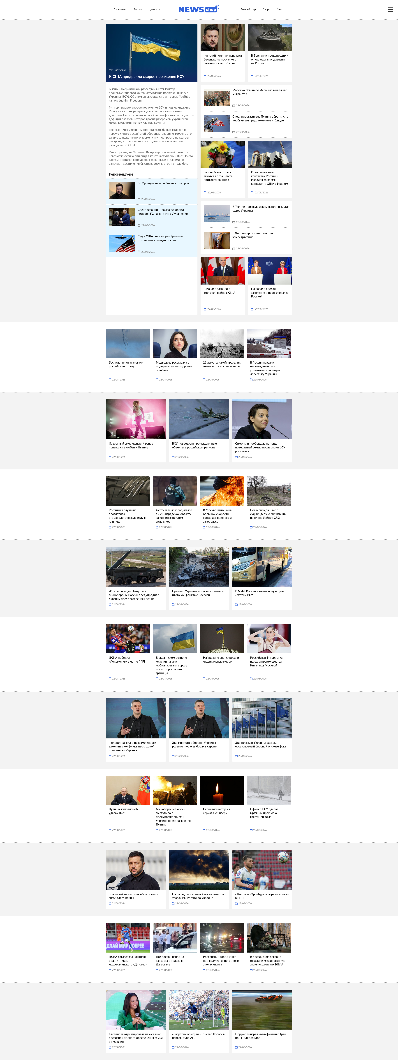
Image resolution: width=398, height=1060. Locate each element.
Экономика (120, 9)
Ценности (154, 9)
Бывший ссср (248, 9)
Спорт (266, 9)
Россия (138, 9)
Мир (279, 9)
